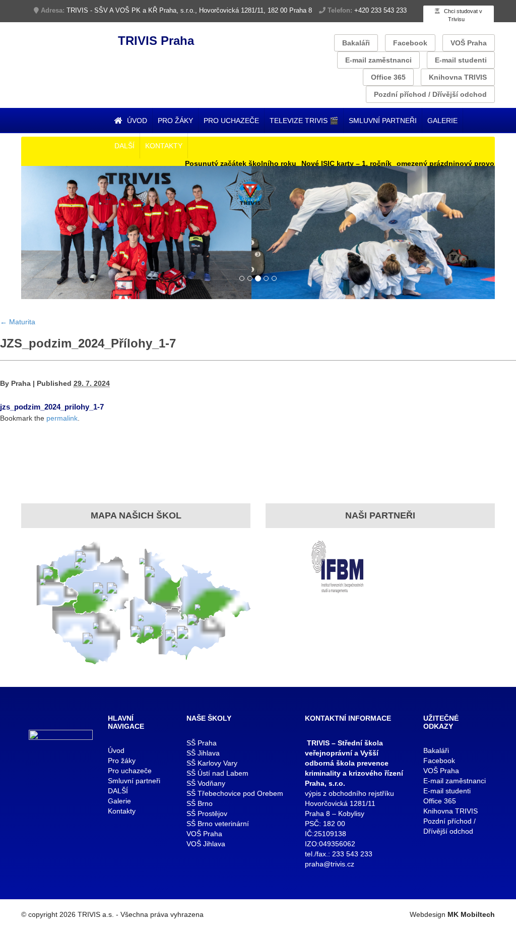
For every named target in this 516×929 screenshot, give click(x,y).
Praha (21, 383)
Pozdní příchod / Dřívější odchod (430, 94)
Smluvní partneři (383, 121)
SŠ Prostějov (206, 813)
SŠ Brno (199, 803)
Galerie (442, 121)
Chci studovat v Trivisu (462, 15)
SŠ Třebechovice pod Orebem (234, 793)
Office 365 (388, 77)
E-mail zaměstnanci (378, 60)
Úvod (136, 121)
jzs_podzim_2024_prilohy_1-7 (52, 406)
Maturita (17, 322)
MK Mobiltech (471, 914)
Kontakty (163, 146)
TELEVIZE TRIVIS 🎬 (304, 121)
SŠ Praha (201, 743)
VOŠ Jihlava (205, 844)
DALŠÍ (124, 146)
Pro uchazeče (231, 121)
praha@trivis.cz (329, 864)
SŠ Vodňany (205, 783)
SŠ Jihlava (203, 753)
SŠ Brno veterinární (217, 824)
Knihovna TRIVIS (458, 77)
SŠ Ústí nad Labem (217, 773)
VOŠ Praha (468, 43)
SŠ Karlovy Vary (211, 763)
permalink (62, 418)
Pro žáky (175, 121)
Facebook (410, 43)
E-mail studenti (461, 60)
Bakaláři (356, 43)
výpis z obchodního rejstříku (349, 793)
